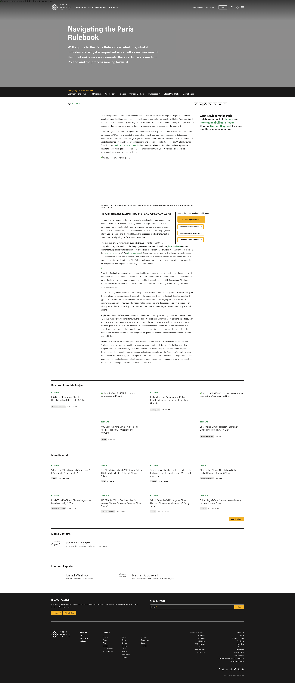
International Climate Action (217, 122)
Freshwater (126, 654)
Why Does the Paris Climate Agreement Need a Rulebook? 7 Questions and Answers (119, 429)
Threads (231, 669)
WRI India (202, 647)
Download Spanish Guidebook (190, 233)
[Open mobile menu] (242, 7)
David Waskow (77, 574)
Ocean (124, 657)
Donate (223, 7)
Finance (122, 93)
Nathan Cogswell (220, 126)
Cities (124, 640)
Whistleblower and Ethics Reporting (231, 658)
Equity (143, 643)
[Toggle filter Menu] (237, 7)
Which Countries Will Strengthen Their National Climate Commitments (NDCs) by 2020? (169, 503)
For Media (240, 641)
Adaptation (110, 93)
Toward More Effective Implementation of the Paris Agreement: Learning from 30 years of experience (171, 473)
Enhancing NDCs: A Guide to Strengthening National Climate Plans (220, 501)
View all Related (236, 519)
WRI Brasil (201, 638)
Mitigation (97, 93)
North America (108, 651)
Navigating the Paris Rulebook (80, 91)
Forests (124, 651)
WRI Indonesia (200, 649)
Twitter (238, 669)
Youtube (242, 669)
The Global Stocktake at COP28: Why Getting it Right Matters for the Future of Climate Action (121, 473)
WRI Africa (201, 635)
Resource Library (238, 638)
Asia (104, 643)
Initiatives (100, 7)
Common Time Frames (78, 93)
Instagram (223, 669)
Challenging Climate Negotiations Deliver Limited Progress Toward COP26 (219, 428)
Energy (124, 646)
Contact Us (240, 632)
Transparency (154, 93)
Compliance (188, 93)
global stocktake (174, 246)
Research (81, 7)
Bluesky (235, 669)
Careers (241, 647)
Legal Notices (239, 655)
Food (123, 648)
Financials (240, 644)
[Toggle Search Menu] (232, 7)
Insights (113, 7)
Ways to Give (69, 613)
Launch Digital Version (191, 219)
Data (90, 7)
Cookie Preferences (237, 661)
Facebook (219, 669)
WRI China (201, 641)
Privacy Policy (239, 652)
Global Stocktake (171, 93)
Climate (76, 103)
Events (241, 635)
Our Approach (197, 7)
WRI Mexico (201, 652)
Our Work (210, 7)
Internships (240, 649)
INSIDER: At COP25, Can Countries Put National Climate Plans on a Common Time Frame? (121, 503)
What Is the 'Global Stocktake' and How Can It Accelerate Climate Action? (71, 471)
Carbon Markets (136, 93)
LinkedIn (227, 669)
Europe (105, 646)
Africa (105, 640)
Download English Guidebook (189, 227)
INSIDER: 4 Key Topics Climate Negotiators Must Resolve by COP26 (67, 398)
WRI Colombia (200, 644)
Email (153, 607)
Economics (145, 640)
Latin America (108, 648)
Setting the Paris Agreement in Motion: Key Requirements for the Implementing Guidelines (169, 400)
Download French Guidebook (189, 239)
